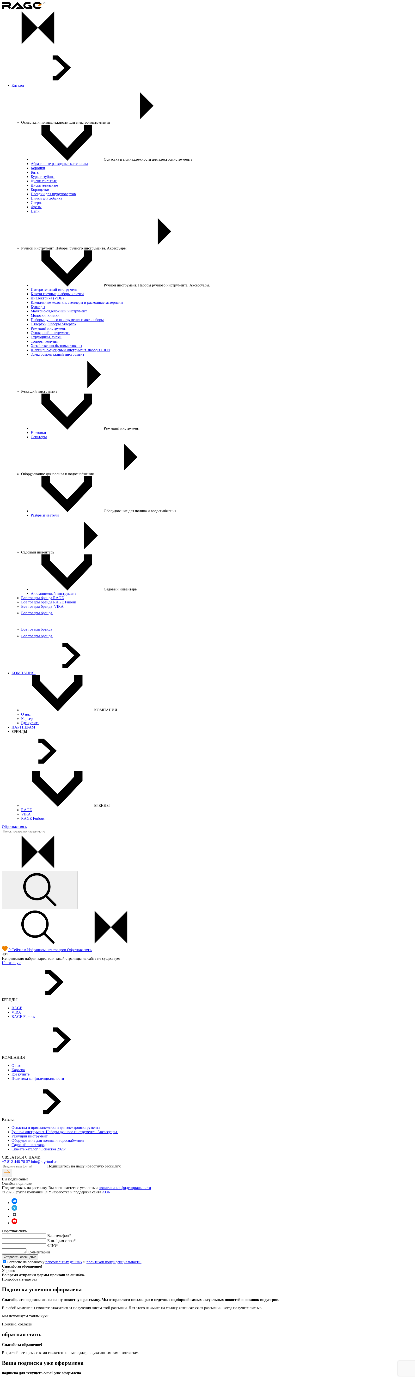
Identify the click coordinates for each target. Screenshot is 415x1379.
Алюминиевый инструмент (53, 593)
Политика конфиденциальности (38, 1078)
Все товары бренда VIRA (42, 606)
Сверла (37, 202)
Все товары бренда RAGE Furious (48, 602)
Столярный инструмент (50, 333)
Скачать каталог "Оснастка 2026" (39, 1149)
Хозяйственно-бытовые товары (56, 346)
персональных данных (63, 1262)
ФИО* (52, 1246)
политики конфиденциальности (125, 1188)
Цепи (35, 211)
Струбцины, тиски (46, 337)
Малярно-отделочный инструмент (59, 311)
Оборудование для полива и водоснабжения (48, 1140)
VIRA (26, 814)
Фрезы (36, 207)
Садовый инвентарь (28, 1145)
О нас (26, 714)
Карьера (27, 719)
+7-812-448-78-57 (16, 1162)
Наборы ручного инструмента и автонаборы (67, 320)
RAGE (26, 810)
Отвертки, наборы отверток (53, 324)
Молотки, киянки (45, 315)
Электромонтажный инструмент (57, 354)
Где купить (30, 723)
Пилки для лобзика (46, 198)
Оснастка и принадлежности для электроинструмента (56, 1127)
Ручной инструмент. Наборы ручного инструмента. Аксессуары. (65, 1132)
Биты (35, 172)
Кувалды (38, 307)
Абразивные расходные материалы (59, 164)
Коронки (38, 168)
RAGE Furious (32, 818)
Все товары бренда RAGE (42, 598)
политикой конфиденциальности (113, 1262)
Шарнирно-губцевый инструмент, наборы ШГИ (70, 350)
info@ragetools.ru (44, 1162)
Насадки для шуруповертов (53, 194)
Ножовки (38, 433)
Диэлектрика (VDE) (47, 298)
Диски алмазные (44, 185)
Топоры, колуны (44, 341)
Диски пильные (44, 181)
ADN (106, 1192)
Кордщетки (40, 190)
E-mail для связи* (61, 1241)
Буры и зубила (43, 177)
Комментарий (38, 1252)
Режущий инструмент (49, 328)
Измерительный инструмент (54, 289)
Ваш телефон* (59, 1235)
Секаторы (39, 437)
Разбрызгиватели (45, 515)
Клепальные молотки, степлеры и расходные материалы (77, 302)
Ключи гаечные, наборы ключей (57, 294)
